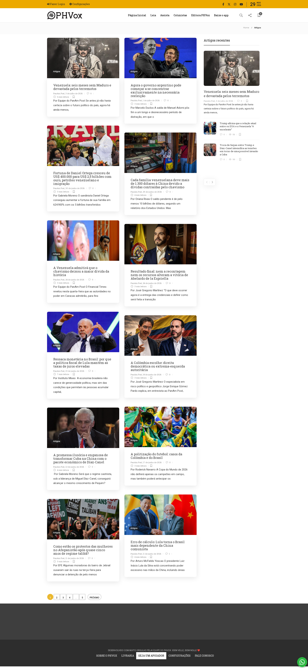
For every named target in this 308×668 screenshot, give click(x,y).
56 (82, 598)
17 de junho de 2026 (152, 462)
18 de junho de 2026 (152, 374)
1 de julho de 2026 (151, 100)
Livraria (127, 655)
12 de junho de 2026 (74, 466)
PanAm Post (59, 93)
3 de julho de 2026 (74, 93)
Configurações (179, 655)
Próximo (94, 597)
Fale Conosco (204, 655)
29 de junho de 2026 (152, 191)
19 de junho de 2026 (74, 371)
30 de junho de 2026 (74, 188)
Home (246, 28)
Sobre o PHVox (106, 655)
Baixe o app (221, 15)
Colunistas (180, 15)
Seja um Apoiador (151, 655)
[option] (232, 106)
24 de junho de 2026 (74, 279)
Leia (153, 15)
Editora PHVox (200, 15)
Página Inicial (137, 15)
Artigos (56, 71)
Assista (164, 15)
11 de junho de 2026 (152, 553)
